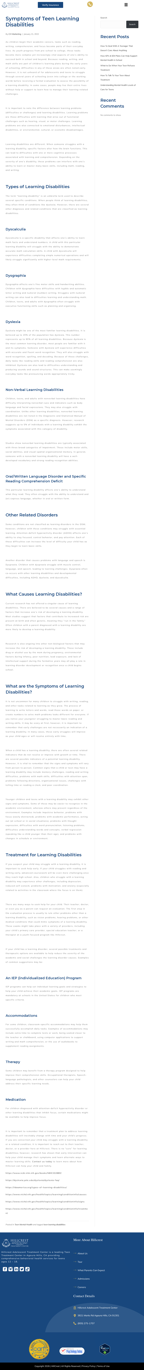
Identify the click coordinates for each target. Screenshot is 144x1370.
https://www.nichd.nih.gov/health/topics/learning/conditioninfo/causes (46, 1194)
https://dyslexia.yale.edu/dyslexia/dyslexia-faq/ (33, 1180)
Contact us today (42, 1161)
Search (103, 17)
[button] (126, 5)
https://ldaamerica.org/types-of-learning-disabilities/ (36, 1187)
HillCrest (55, 1366)
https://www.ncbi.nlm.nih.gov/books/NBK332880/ (34, 1173)
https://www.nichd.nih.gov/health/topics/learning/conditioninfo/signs (45, 1201)
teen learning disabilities (54, 1224)
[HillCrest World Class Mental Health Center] (72, 1351)
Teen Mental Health (23, 1224)
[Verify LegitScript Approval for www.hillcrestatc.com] (105, 1349)
